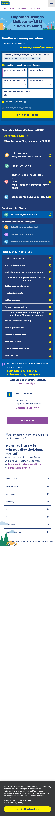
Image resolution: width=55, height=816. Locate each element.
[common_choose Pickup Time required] (40, 72)
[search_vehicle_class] (30, 107)
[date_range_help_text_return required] (14, 83)
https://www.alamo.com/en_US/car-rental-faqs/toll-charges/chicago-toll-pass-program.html (25, 429)
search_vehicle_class (17, 107)
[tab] (27, 214)
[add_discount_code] (3, 102)
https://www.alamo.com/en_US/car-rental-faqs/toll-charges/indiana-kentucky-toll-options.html (25, 495)
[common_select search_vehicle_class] (3, 107)
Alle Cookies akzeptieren (27, 809)
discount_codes (14, 102)
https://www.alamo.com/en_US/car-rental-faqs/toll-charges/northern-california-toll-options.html (26, 448)
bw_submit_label (27, 114)
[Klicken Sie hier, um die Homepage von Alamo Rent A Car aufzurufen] (5, 3)
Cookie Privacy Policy (13, 802)
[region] (27, 798)
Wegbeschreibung (14, 135)
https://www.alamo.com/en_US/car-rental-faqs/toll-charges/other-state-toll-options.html (25, 480)
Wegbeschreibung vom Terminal (31, 197)
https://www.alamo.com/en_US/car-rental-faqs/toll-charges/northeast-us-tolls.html (25, 414)
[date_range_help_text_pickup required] (14, 72)
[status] (22, 58)
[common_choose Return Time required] (40, 83)
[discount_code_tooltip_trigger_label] (25, 102)
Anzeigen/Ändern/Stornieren (36, 47)
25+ (6, 95)
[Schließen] (49, 786)
